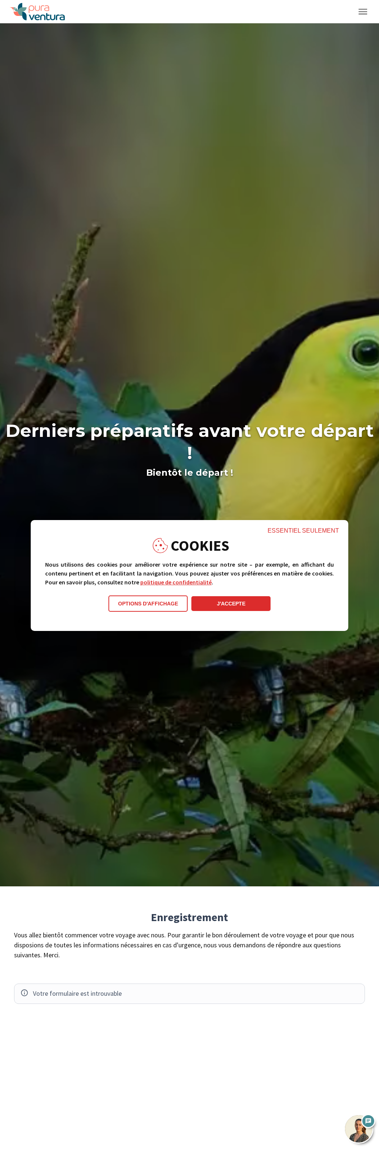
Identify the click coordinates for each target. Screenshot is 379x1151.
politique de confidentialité (176, 582)
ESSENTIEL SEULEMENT (303, 530)
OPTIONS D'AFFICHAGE (148, 604)
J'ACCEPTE (231, 604)
